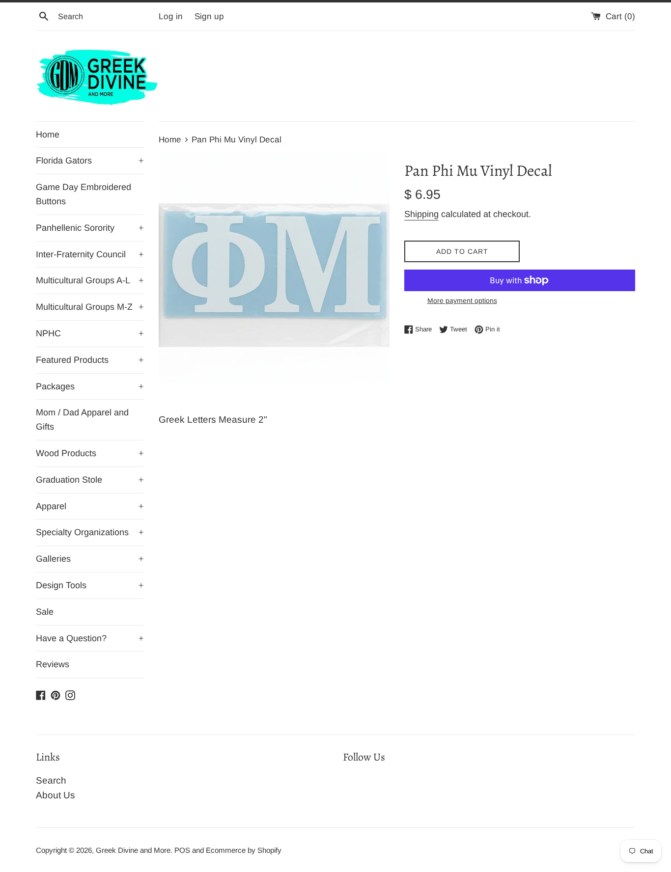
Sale (45, 612)
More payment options (462, 300)
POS (182, 850)
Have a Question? (90, 638)
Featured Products (90, 360)
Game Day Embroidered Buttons (83, 194)
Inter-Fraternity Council (90, 254)
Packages (90, 386)
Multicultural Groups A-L (90, 280)
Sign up (209, 16)
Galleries (90, 559)
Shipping (421, 214)
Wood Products (90, 453)
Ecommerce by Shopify (243, 850)
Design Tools (90, 585)
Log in (171, 16)
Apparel (90, 506)
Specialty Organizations (90, 532)
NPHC (90, 333)
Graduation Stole (90, 480)
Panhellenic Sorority (90, 228)
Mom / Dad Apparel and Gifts (82, 420)
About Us (55, 795)
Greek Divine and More (133, 850)
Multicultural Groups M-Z (90, 307)
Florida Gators (90, 160)
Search (51, 780)
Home (47, 134)
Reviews (52, 664)
